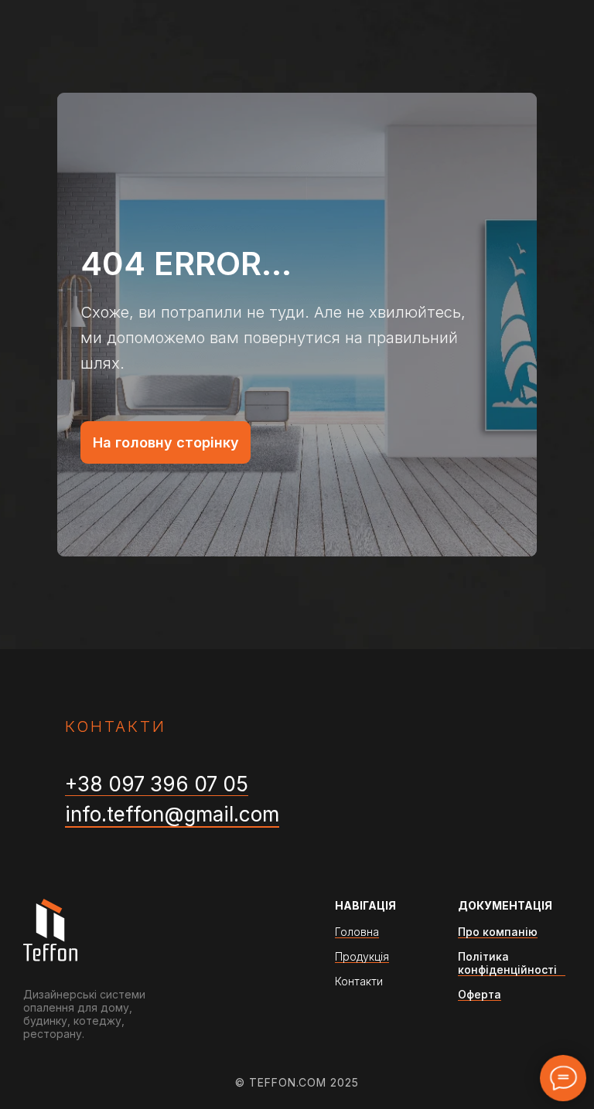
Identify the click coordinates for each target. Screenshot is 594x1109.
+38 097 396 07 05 (156, 784)
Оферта (479, 994)
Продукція (362, 956)
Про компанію (498, 931)
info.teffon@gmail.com (172, 814)
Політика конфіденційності (507, 963)
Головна (357, 931)
